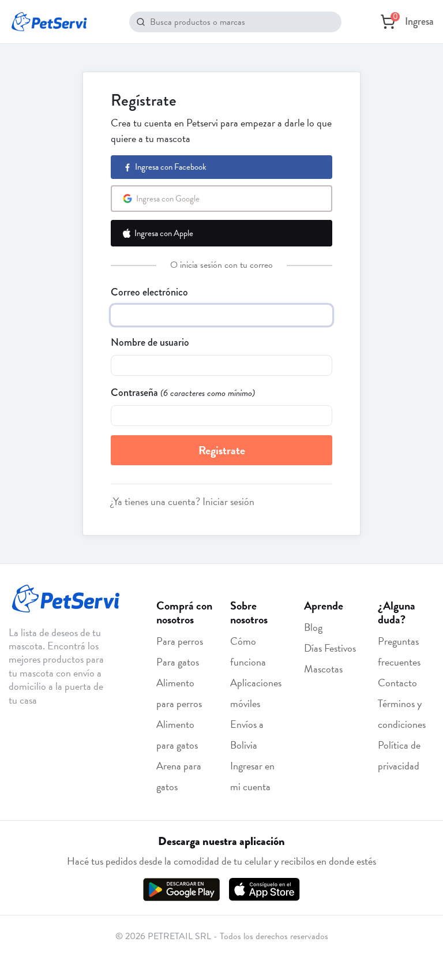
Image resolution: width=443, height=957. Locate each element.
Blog (313, 627)
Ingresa (419, 21)
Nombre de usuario (150, 342)
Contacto (397, 682)
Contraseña (134, 392)
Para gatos (177, 662)
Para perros (179, 641)
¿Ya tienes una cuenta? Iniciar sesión (182, 501)
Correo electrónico (149, 292)
